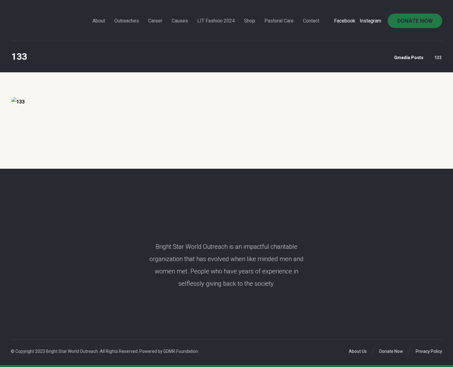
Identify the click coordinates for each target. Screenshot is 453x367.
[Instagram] (228, 313)
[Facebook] (224, 313)
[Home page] (381, 57)
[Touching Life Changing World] (29, 19)
